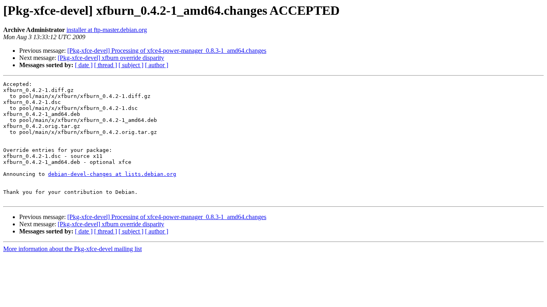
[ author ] (156, 65)
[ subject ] (131, 65)
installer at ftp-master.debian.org (106, 29)
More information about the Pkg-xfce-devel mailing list (72, 248)
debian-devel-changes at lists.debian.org (112, 174)
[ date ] (84, 65)
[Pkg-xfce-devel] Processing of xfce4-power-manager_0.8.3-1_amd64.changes (166, 50)
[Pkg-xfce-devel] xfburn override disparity (111, 57)
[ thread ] (105, 65)
